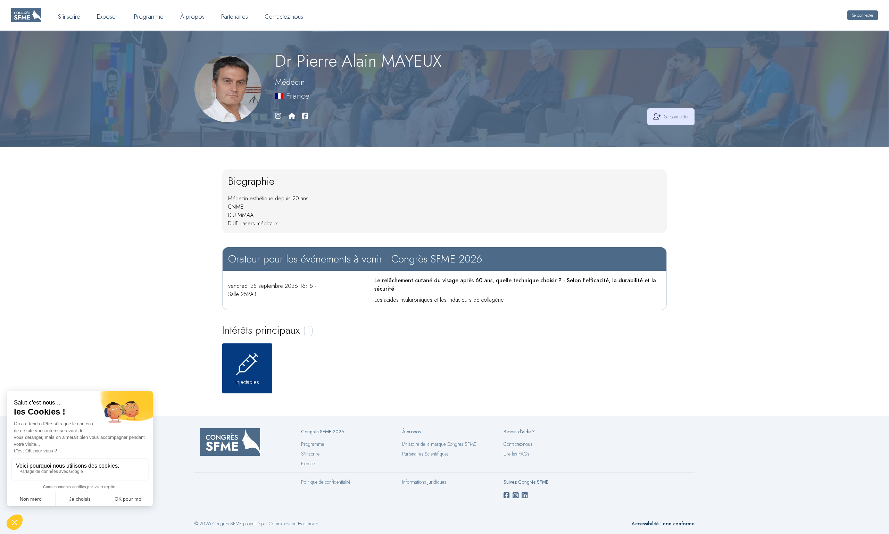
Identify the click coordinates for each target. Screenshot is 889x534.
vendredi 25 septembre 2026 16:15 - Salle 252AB (272, 290)
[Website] (291, 116)
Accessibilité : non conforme (663, 523)
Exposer (107, 16)
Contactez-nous (284, 16)
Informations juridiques (424, 481)
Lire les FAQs (516, 453)
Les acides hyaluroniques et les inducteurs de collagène (439, 300)
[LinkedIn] (525, 496)
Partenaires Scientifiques (425, 453)
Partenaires (234, 16)
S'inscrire (69, 16)
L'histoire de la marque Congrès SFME (439, 444)
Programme (149, 16)
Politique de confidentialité (325, 481)
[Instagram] (278, 116)
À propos (192, 16)
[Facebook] (305, 116)
